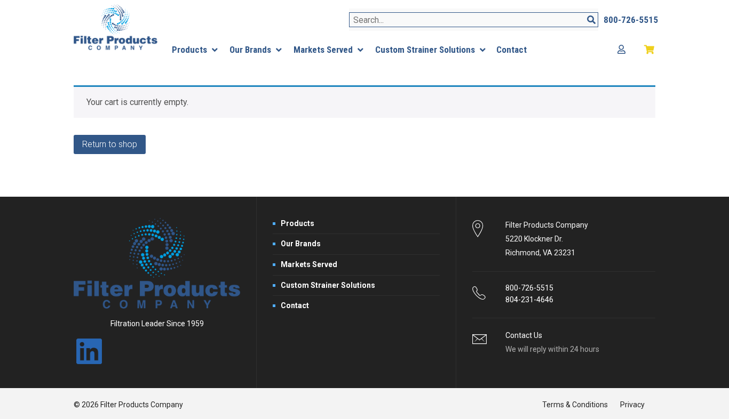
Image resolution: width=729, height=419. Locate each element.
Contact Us (523, 335)
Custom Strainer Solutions (328, 285)
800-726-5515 (529, 288)
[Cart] (649, 50)
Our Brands (301, 243)
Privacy (632, 404)
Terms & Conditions (575, 404)
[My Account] (622, 50)
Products (297, 223)
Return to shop (109, 144)
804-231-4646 (529, 299)
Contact (295, 305)
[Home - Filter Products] (115, 27)
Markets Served (309, 264)
